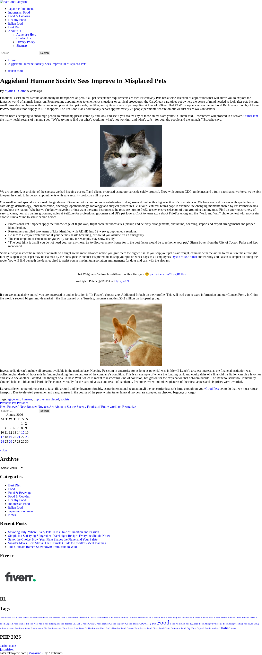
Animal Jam (250, 116)
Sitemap (21, 45)
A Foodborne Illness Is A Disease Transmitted (87, 617)
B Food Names (18, 624)
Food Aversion (55, 628)
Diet (154, 623)
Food (11, 489)
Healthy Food (17, 20)
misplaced (52, 399)
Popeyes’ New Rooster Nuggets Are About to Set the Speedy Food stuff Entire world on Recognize (68, 406)
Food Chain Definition (169, 628)
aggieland (14, 399)
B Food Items (248, 617)
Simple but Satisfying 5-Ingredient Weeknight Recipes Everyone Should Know (59, 535)
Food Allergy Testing (233, 624)
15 (22, 432)
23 (26, 437)
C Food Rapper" (116, 624)
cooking (145, 623)
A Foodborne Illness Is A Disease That (47, 617)
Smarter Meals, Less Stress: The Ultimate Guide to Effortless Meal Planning (57, 543)
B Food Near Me (34, 624)
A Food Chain (158, 617)
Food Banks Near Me (110, 628)
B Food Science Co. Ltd (68, 624)
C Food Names (101, 624)
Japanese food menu (21, 8)
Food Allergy (192, 624)
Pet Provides (14, 403)
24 (2, 441)
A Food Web (207, 617)
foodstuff (215, 628)
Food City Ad (197, 628)
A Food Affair (21, 617)
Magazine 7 (36, 653)
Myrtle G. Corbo (16, 91)
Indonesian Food (19, 12)
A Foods (196, 617)
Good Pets (212, 388)
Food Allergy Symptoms (210, 624)
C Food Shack (132, 624)
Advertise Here (26, 34)
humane (27, 399)
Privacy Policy (25, 42)
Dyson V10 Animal (184, 256)
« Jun (3, 450)
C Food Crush (87, 624)
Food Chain (152, 628)
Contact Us (23, 38)
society (65, 399)
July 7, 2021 (121, 281)
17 (2, 437)
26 (10, 441)
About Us (14, 31)
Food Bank (67, 628)
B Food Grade (234, 617)
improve (39, 399)
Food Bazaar (140, 628)
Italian (225, 628)
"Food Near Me (7, 617)
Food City (186, 628)
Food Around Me (39, 628)
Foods (208, 628)
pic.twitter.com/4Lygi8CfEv (168, 274)
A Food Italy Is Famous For (179, 617)
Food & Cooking (19, 16)
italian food (15, 23)
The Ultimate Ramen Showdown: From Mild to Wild (42, 546)
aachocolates (8, 645)
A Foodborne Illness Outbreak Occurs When (130, 617)
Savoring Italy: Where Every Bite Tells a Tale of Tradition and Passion (53, 532)
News (12, 515)
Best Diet (14, 27)
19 (10, 437)
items (233, 628)
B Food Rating (49, 624)
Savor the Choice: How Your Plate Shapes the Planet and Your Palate (52, 539)
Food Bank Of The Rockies (86, 628)
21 (18, 437)
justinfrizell (7, 649)
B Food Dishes (220, 617)
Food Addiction (177, 624)
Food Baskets (127, 628)
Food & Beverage (19, 492)
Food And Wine (22, 628)
